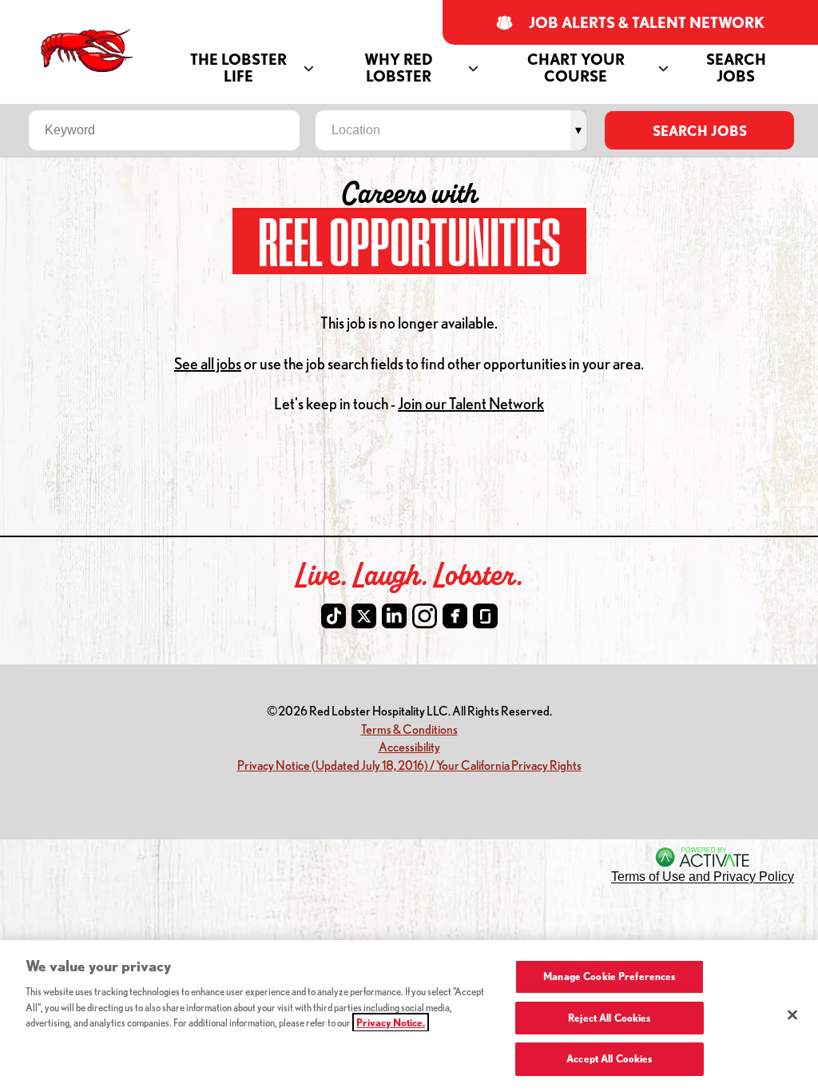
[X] (363, 616)
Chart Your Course (576, 68)
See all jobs (207, 363)
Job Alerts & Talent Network (647, 22)
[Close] (792, 1015)
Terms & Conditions (409, 728)
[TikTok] (333, 616)
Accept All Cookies (609, 1058)
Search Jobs (736, 68)
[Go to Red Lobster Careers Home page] (89, 51)
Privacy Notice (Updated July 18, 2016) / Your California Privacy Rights (409, 764)
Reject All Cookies (609, 1017)
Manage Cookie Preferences (609, 976)
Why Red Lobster (398, 68)
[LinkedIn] (394, 616)
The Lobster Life (238, 68)
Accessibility (409, 746)
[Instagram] (424, 616)
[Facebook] (455, 616)
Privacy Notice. (390, 1022)
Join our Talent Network (471, 403)
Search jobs (700, 130)
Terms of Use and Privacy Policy (702, 876)
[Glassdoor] (485, 616)
